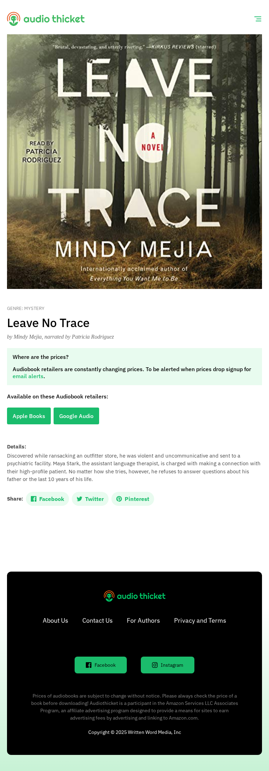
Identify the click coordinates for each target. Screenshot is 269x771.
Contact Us (97, 620)
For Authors (143, 620)
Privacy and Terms (200, 620)
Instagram (172, 665)
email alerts (28, 376)
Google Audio (76, 415)
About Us (55, 620)
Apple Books (29, 415)
